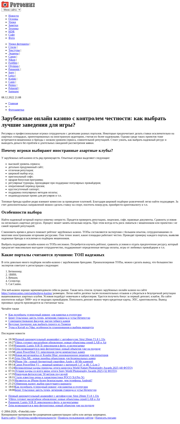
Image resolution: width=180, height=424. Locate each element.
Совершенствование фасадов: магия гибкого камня (39, 320)
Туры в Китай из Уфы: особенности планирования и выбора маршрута (51, 327)
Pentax (12, 85)
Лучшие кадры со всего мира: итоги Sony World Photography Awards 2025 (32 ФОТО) (66, 370)
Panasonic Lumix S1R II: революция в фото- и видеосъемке (50, 345)
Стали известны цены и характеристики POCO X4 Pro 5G (50, 377)
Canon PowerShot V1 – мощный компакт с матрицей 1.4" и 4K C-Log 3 (57, 364)
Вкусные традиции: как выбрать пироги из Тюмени (39, 324)
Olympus (13, 66)
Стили (12, 47)
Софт (11, 34)
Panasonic (14, 69)
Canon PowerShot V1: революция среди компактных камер (50, 351)
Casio (11, 81)
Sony (11, 72)
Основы (13, 18)
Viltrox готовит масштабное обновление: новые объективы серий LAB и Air (60, 342)
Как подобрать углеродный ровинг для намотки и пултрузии (45, 314)
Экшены (13, 53)
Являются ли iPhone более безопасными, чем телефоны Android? (53, 380)
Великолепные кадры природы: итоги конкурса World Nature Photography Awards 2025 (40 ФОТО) (74, 367)
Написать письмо (105, 417)
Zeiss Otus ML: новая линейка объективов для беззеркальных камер (55, 358)
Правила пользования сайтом (75, 417)
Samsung (13, 91)
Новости (13, 15)
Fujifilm (12, 62)
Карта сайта (8, 417)
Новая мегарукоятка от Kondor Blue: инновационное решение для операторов (61, 355)
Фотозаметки (16, 109)
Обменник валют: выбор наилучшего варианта (43, 383)
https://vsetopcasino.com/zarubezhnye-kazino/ (26, 293)
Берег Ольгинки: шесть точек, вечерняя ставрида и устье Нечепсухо (49, 317)
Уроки (12, 22)
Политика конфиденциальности (37, 417)
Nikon (11, 59)
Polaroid (13, 88)
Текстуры (14, 50)
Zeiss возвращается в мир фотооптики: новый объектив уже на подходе (58, 348)
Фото (11, 37)
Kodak (12, 78)
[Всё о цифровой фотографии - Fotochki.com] (18, 6)
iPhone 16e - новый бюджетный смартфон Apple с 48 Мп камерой (54, 361)
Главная (13, 103)
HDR (11, 31)
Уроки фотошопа (18, 43)
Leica (11, 75)
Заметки (13, 25)
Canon (12, 56)
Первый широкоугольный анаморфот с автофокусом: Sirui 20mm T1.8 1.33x (60, 339)
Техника (13, 28)
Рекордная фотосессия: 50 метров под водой (41, 374)
